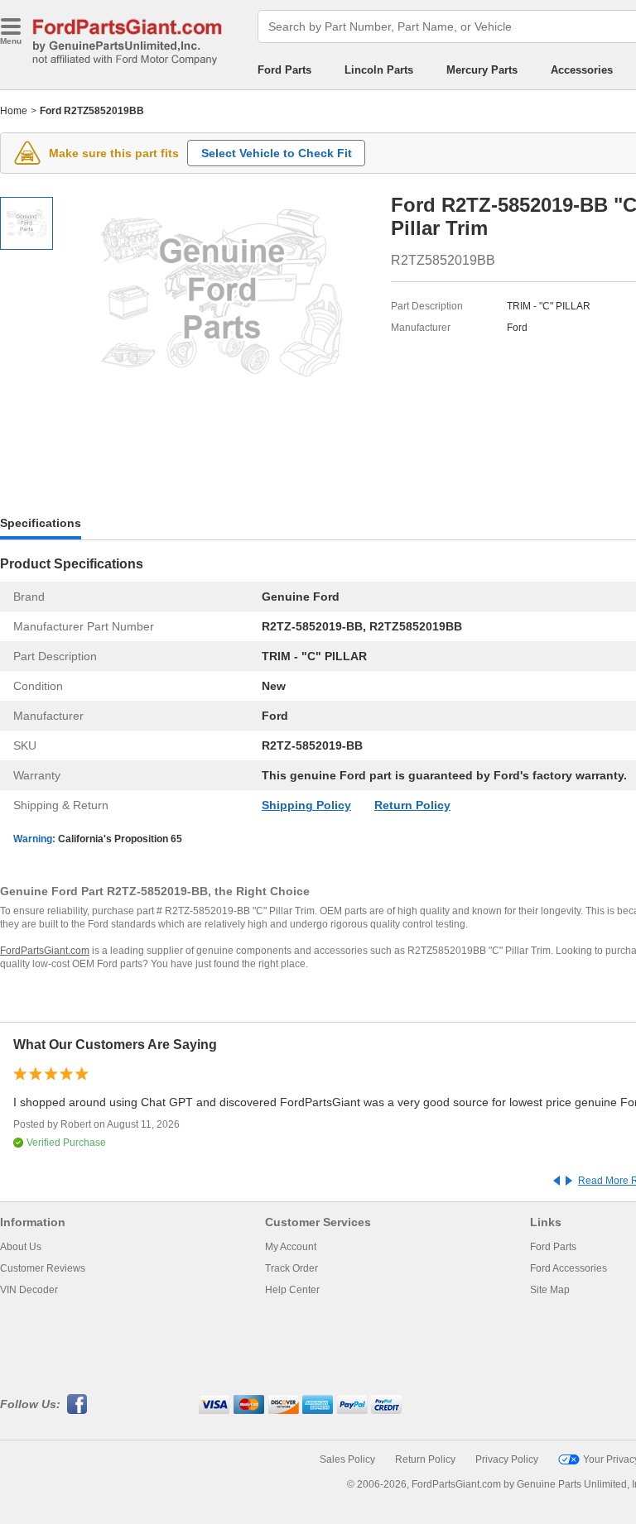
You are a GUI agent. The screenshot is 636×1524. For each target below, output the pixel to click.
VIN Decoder (29, 1290)
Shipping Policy (306, 805)
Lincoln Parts (378, 70)
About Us (20, 1247)
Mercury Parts (482, 70)
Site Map (550, 1290)
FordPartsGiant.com (44, 950)
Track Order (291, 1268)
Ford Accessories (568, 1268)
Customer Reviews (42, 1268)
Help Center (292, 1290)
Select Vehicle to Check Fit (276, 153)
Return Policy (412, 805)
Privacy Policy (506, 1459)
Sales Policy (347, 1459)
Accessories (582, 70)
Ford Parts (284, 70)
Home (13, 111)
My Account (290, 1247)
